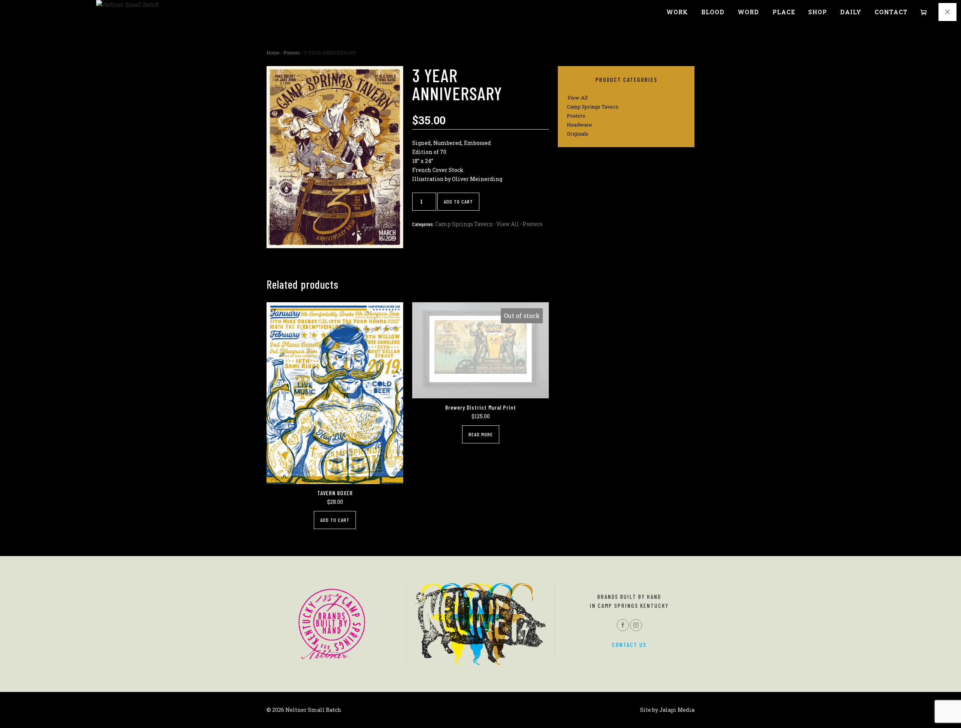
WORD (748, 12)
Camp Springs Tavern (464, 224)
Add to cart (458, 201)
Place (784, 12)
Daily (851, 12)
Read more (480, 434)
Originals (577, 133)
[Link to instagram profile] (636, 625)
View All (507, 224)
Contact (891, 12)
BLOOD (713, 12)
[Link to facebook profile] (623, 625)
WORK (677, 12)
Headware (579, 124)
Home (273, 53)
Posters (291, 53)
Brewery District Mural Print (480, 407)
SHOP (817, 12)
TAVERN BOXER (335, 492)
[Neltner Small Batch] (127, 4)
